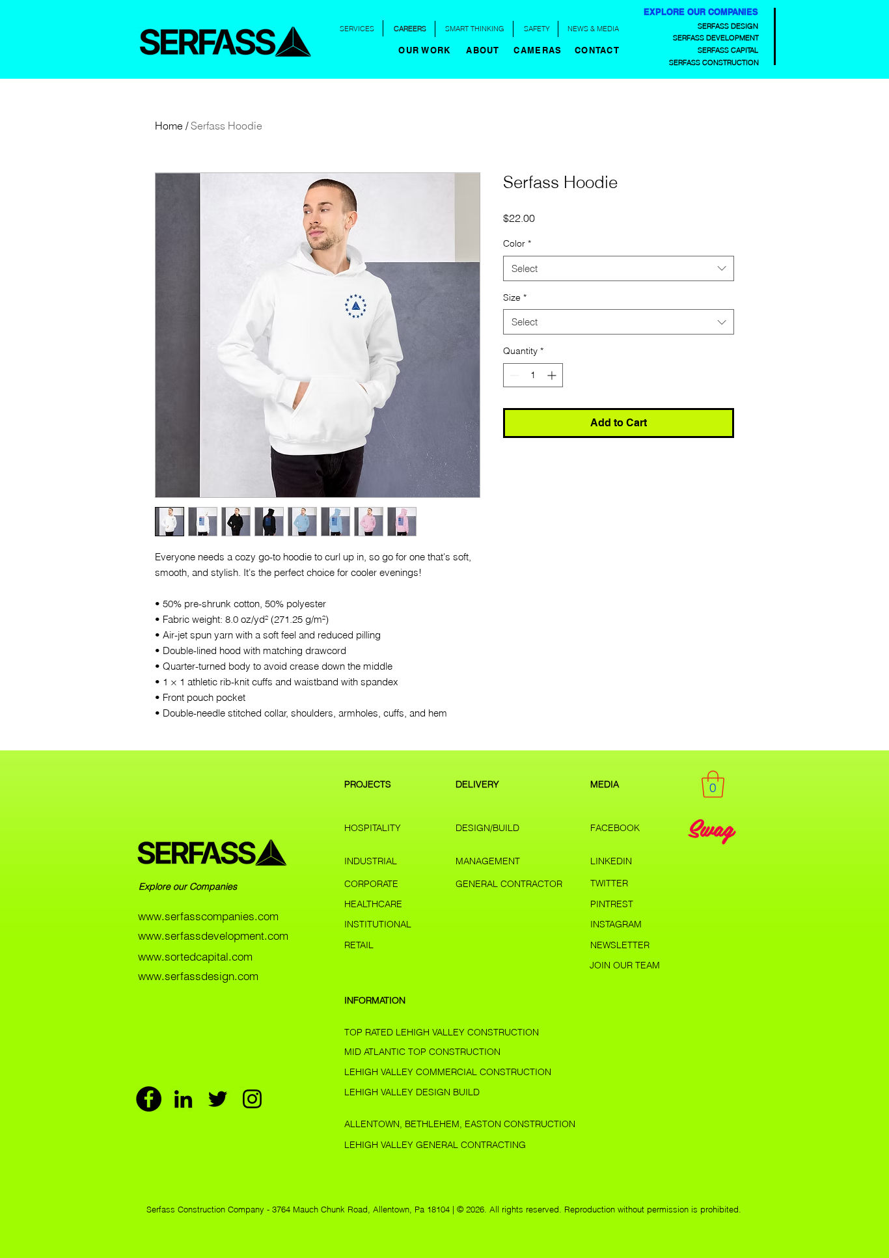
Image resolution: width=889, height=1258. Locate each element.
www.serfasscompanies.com (208, 916)
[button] (484, 50)
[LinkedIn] (183, 1099)
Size (515, 297)
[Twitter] (217, 1099)
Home (169, 125)
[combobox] (618, 268)
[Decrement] (513, 375)
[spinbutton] (533, 375)
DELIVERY (477, 784)
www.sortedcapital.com (195, 956)
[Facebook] (148, 1099)
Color (517, 243)
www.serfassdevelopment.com (213, 935)
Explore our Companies (189, 886)
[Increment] (553, 375)
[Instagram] (252, 1099)
